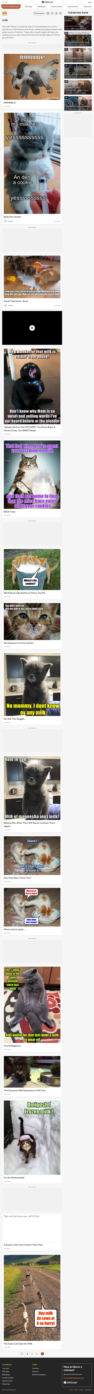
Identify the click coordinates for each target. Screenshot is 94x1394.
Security (81, 1390)
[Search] (6, 2)
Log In (90, 2)
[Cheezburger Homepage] (48, 2)
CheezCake (6, 1384)
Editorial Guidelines (39, 1375)
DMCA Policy (88, 1390)
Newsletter (40, 13)
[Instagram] (47, 13)
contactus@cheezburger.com (74, 1378)
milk (8, 26)
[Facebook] (52, 13)
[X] (60, 13)
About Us (35, 1371)
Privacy (76, 1390)
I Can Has (5, 1368)
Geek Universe (7, 1381)
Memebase (6, 1375)
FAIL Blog (5, 1371)
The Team (35, 1368)
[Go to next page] (42, 1353)
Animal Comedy (7, 1378)
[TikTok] (56, 13)
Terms (71, 1390)
